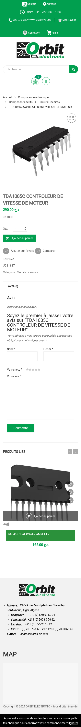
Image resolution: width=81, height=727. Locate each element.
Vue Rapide (70, 500)
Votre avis (14, 376)
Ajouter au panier (22, 238)
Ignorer (73, 723)
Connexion (34, 32)
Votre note (14, 369)
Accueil (7, 97)
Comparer (49, 250)
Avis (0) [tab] (13, 286)
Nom (11, 349)
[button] (71, 118)
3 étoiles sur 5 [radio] (33, 369)
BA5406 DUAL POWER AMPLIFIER (29, 534)
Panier (55, 32)
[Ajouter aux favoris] (70, 484)
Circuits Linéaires (49, 102)
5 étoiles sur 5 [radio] (39, 369)
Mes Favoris (69, 19)
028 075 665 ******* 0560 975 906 (32, 19)
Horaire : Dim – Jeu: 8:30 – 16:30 (43, 11)
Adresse (51, 3)
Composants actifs (21, 102)
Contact (31, 3)
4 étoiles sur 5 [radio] (36, 369)
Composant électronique (33, 97)
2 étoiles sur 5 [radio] (30, 369)
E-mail (48, 349)
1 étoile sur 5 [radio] (27, 369)
